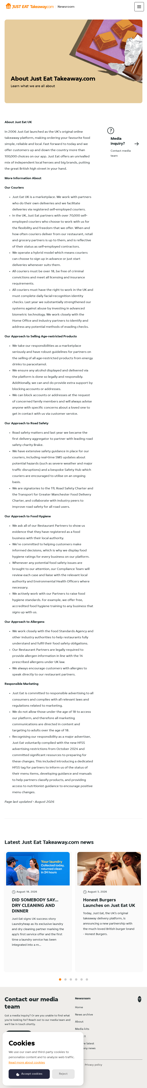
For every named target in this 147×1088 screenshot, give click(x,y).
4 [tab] (76, 979)
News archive (84, 1014)
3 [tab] (71, 979)
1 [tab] (60, 979)
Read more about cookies (27, 1062)
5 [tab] (81, 979)
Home (79, 1007)
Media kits (82, 1029)
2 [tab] (65, 979)
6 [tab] (87, 979)
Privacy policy (93, 1064)
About (79, 1021)
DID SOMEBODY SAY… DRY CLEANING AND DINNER (35, 906)
